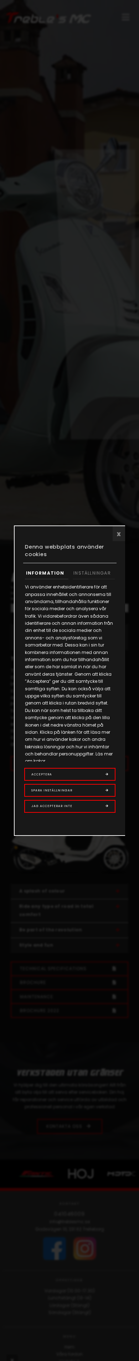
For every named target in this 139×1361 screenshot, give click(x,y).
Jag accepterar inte (51, 806)
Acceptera (41, 774)
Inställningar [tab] (92, 573)
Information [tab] (45, 573)
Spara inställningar (51, 790)
